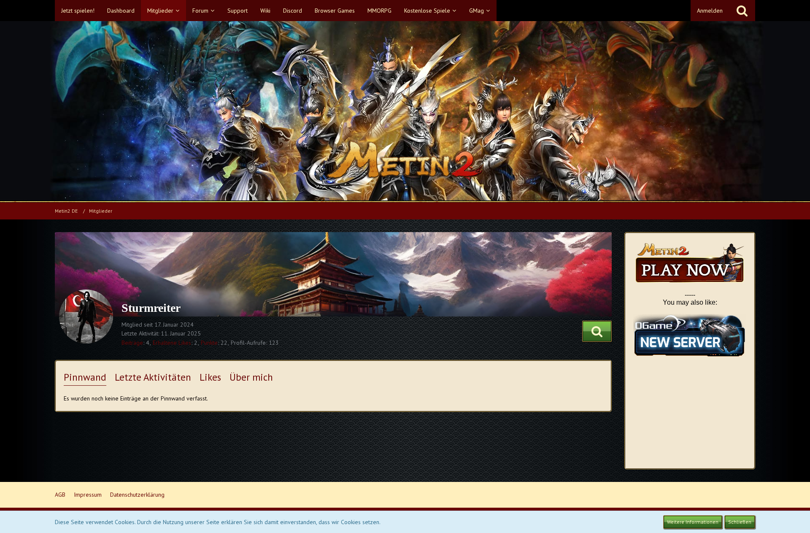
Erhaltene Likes (172, 342)
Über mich (251, 377)
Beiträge (132, 342)
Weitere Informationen (692, 522)
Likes (210, 377)
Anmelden (710, 10)
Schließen (739, 522)
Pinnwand (85, 377)
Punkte (209, 342)
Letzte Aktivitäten (153, 377)
